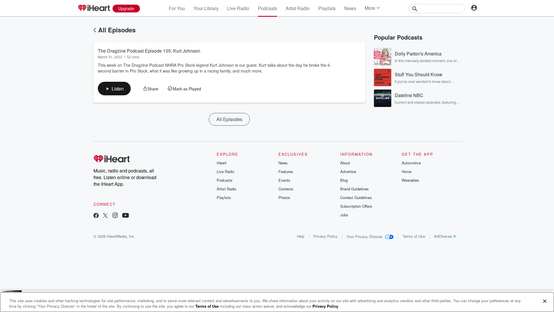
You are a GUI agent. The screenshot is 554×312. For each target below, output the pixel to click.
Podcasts (267, 8)
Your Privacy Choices (365, 236)
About (345, 163)
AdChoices (443, 236)
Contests (285, 189)
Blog (344, 180)
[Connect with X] (105, 216)
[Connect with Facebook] (96, 216)
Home (406, 171)
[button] (114, 88)
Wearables (410, 180)
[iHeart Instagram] (115, 216)
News (350, 8)
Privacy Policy (325, 236)
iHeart (222, 163)
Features (285, 171)
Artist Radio (298, 8)
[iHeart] (93, 8)
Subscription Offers (356, 206)
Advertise (348, 171)
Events (284, 180)
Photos (284, 197)
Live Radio (238, 8)
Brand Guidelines (354, 189)
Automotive (411, 163)
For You (177, 8)
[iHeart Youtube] (125, 216)
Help (300, 236)
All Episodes (117, 29)
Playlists (327, 8)
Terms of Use (414, 236)
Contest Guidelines (356, 197)
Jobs (344, 215)
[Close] (544, 301)
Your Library (206, 8)
